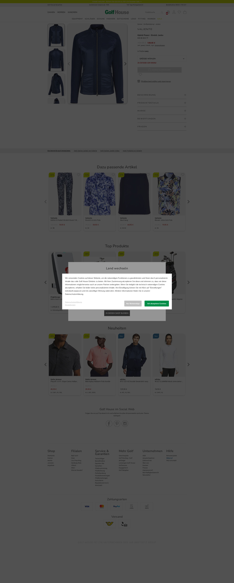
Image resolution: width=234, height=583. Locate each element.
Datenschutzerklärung (74, 294)
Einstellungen (70, 305)
